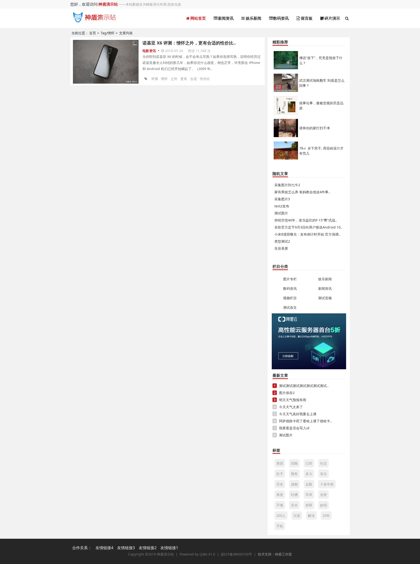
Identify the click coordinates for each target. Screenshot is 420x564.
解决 (311, 515)
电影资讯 (149, 50)
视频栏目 (290, 298)
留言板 (306, 18)
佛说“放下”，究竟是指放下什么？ (320, 60)
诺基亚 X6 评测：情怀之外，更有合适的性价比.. (189, 43)
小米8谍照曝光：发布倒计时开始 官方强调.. (307, 234)
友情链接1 (169, 547)
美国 (279, 463)
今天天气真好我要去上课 (297, 414)
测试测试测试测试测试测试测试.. (304, 385)
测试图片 (281, 213)
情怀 (164, 78)
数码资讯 (280, 18)
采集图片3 (282, 199)
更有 (183, 78)
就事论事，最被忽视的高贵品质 (321, 105)
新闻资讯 (225, 18)
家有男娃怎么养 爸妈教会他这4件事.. (302, 192)
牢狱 (309, 494)
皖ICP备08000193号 (236, 554)
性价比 (205, 78)
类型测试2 (282, 241)
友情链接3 (126, 547)
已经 (309, 463)
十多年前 (327, 484)
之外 (174, 78)
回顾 (294, 463)
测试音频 (325, 298)
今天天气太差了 (291, 407)
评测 (154, 78)
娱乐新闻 (253, 18)
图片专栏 (290, 279)
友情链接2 (148, 547)
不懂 (279, 505)
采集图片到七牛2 (287, 185)
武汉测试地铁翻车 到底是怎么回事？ (321, 83)
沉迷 (296, 515)
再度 (279, 494)
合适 (193, 78)
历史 (279, 484)
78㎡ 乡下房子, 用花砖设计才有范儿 (321, 151)
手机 (279, 526)
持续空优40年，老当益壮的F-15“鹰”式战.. (305, 220)
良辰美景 (281, 248)
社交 (323, 463)
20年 (326, 515)
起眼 (309, 484)
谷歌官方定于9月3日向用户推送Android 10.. (308, 227)
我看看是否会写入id (294, 428)
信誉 (323, 494)
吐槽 (294, 494)
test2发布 (281, 206)
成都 (294, 484)
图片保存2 (287, 392)
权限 (309, 505)
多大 (309, 473)
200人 (281, 515)
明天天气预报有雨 (292, 399)
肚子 (279, 473)
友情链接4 (104, 547)
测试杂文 (290, 307)
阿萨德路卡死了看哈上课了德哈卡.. (305, 421)
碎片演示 (332, 18)
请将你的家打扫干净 (314, 128)
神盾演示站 (108, 4)
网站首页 (197, 18)
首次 (323, 473)
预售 (294, 473)
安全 (294, 505)
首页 (92, 33)
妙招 (323, 505)
